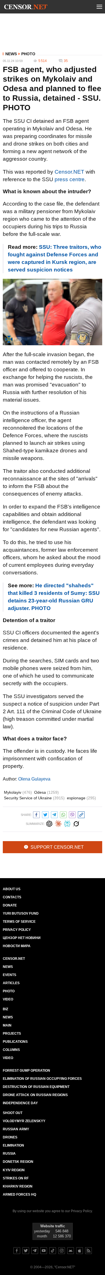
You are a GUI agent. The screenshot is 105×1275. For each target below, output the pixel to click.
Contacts (12, 897)
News (11, 54)
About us (11, 889)
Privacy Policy (17, 930)
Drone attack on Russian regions (35, 1095)
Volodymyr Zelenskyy (24, 1121)
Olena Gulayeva (34, 779)
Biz (5, 1009)
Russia (9, 1154)
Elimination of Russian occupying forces (42, 1079)
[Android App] (70, 1250)
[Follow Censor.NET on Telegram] (34, 1250)
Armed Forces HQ (19, 1194)
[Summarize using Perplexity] (67, 823)
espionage (81, 798)
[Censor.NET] (25, 7)
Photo (28, 54)
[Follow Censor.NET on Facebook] (16, 1250)
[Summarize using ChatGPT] (49, 823)
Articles (11, 983)
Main (7, 1025)
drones (10, 1137)
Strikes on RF (16, 1178)
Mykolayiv (18, 792)
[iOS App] (79, 1250)
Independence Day (20, 1103)
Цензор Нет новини (22, 938)
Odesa (46, 792)
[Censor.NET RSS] (88, 1250)
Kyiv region (14, 1170)
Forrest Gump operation (26, 1071)
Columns (11, 1050)
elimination (13, 1145)
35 (66, 61)
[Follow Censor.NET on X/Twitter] (25, 1250)
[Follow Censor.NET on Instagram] (61, 1250)
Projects (12, 1033)
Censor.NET (69, 172)
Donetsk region (18, 1162)
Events (9, 975)
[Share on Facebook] (36, 814)
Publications (15, 1042)
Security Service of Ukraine (34, 798)
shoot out (12, 1113)
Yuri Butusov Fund (21, 913)
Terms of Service (19, 922)
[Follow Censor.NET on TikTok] (52, 1250)
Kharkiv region (17, 1186)
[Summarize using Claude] (58, 823)
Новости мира (17, 946)
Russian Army (16, 1129)
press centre (70, 179)
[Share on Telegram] (54, 814)
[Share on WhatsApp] (63, 814)
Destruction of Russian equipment (36, 1087)
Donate (10, 905)
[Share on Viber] (72, 814)
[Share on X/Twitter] (45, 814)
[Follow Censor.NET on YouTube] (43, 1250)
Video (8, 999)
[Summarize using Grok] (76, 823)
